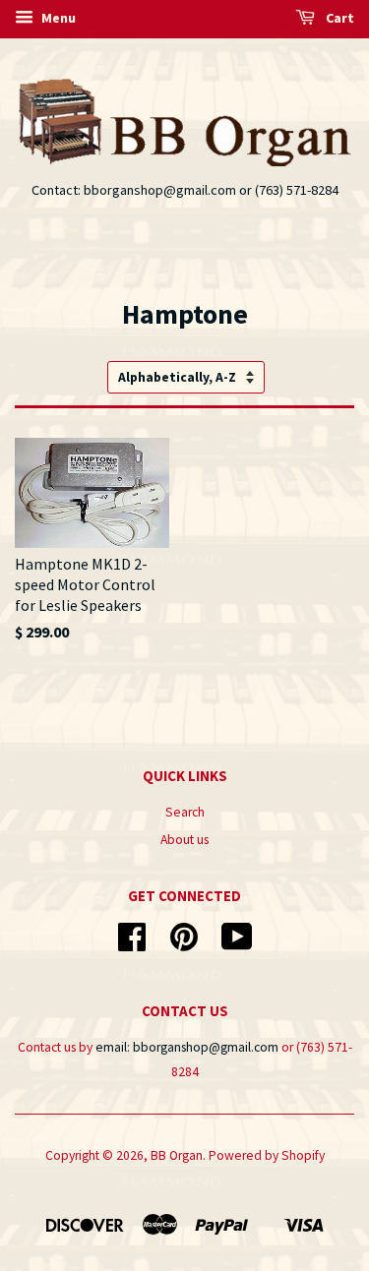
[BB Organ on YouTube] (237, 944)
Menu (57, 18)
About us (184, 839)
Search (185, 812)
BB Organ (177, 1155)
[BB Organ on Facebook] (132, 944)
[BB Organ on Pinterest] (184, 944)
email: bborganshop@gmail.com (186, 1047)
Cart (338, 18)
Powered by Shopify (267, 1155)
